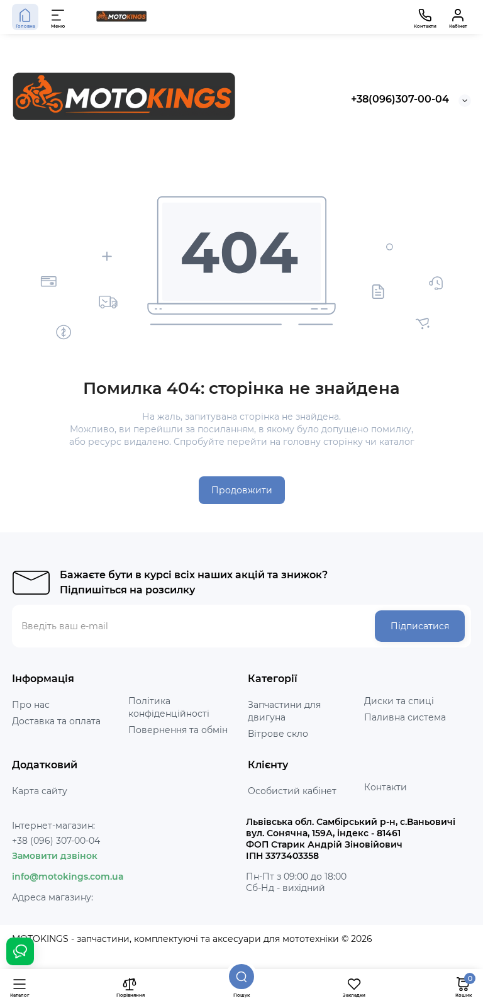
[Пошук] (241, 976)
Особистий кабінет (292, 791)
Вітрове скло (278, 733)
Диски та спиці (399, 701)
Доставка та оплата (56, 721)
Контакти (385, 787)
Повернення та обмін (178, 730)
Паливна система (405, 717)
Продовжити (241, 490)
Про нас (31, 704)
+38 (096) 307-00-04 (56, 840)
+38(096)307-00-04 (400, 99)
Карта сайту (39, 791)
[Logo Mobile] (121, 17)
